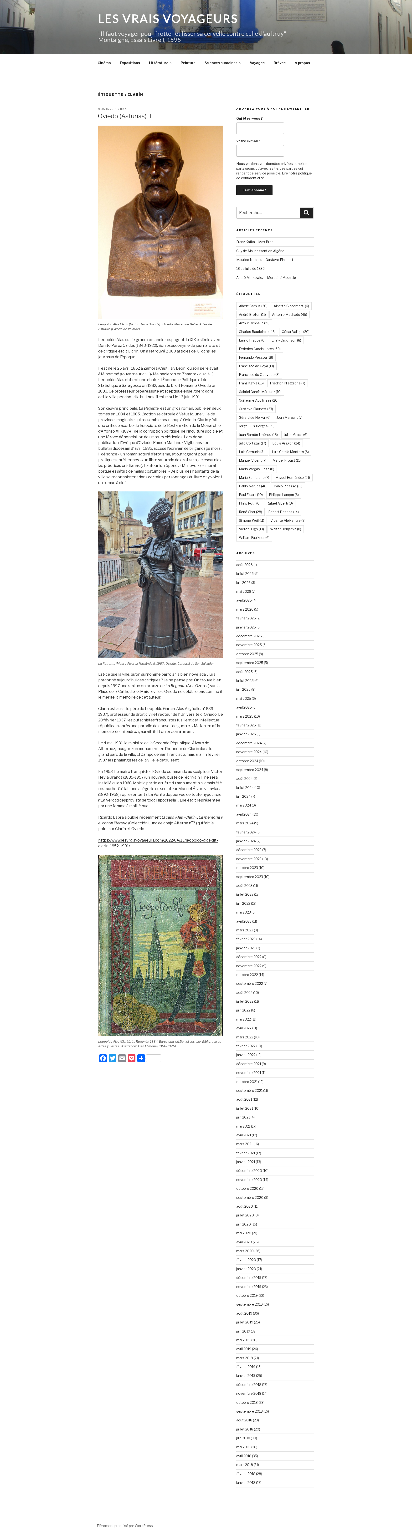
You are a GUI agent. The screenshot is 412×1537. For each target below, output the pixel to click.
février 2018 (245, 1474)
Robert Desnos (283, 512)
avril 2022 (244, 1028)
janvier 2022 (246, 1055)
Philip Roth (249, 503)
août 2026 (244, 565)
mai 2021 (243, 1126)
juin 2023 (243, 903)
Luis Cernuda (252, 452)
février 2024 (246, 832)
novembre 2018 (248, 1393)
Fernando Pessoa (256, 357)
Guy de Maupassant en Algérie (260, 251)
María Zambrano (254, 477)
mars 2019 (244, 1358)
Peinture (188, 63)
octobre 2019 (247, 1295)
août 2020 (244, 1206)
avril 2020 (244, 1242)
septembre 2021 (249, 1090)
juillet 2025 (245, 681)
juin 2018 (243, 1438)
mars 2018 (244, 1465)
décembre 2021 (248, 1064)
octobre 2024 (247, 761)
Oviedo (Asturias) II (124, 116)
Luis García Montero (290, 452)
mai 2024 (243, 805)
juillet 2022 (244, 1001)
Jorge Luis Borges (256, 426)
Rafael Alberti (280, 503)
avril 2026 (244, 600)
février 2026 (246, 618)
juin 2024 (243, 796)
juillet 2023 (244, 894)
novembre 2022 (249, 966)
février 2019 (245, 1367)
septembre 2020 (249, 1197)
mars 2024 (244, 823)
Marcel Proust (287, 460)
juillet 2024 (245, 788)
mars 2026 (244, 609)
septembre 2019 (249, 1304)
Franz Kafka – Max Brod (254, 242)
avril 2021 (243, 1135)
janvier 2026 (246, 627)
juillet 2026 (245, 574)
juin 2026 (243, 583)
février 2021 (245, 1153)
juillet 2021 (244, 1108)
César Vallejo (295, 332)
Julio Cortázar (252, 443)
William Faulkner (254, 538)
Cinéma (104, 63)
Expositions (130, 63)
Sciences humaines (221, 63)
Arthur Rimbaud (254, 323)
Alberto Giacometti (291, 306)
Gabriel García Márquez (260, 392)
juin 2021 (243, 1117)
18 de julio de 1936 (250, 268)
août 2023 (244, 885)
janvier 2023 (246, 948)
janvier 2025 (246, 734)
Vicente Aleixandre (287, 520)
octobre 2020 (247, 1188)
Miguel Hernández (292, 477)
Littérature (158, 63)
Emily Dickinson (286, 340)
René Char (250, 512)
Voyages (257, 63)
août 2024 (244, 778)
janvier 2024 (246, 841)
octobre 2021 (247, 1082)
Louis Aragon (286, 443)
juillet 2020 (245, 1215)
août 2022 (244, 993)
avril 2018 (243, 1456)
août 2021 (244, 1099)
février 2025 (246, 725)
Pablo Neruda (253, 486)
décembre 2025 (249, 636)
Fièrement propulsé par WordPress (125, 1526)
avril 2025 (244, 707)
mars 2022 (244, 1037)
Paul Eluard (251, 495)
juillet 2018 (244, 1429)
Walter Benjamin (285, 529)
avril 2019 (243, 1349)
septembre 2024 (249, 770)
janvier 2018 (245, 1483)
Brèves (280, 63)
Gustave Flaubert (256, 409)
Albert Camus (253, 306)
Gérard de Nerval (254, 417)
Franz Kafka (251, 383)
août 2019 (244, 1313)
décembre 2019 (248, 1278)
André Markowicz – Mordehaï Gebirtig (266, 278)
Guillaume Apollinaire (258, 400)
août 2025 (244, 672)
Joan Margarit (290, 417)
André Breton (252, 314)
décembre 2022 (249, 957)
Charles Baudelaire (257, 332)
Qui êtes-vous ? (249, 118)
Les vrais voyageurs (168, 18)
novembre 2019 (248, 1287)
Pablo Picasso (288, 486)
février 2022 (246, 1046)
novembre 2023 (249, 859)
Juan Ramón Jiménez (258, 435)
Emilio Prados (252, 340)
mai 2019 (243, 1340)
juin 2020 (243, 1224)
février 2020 (246, 1260)
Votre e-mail (248, 141)
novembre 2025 (249, 645)
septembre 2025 (249, 663)
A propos (302, 63)
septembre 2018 (249, 1411)
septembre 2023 (249, 877)
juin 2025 (243, 689)
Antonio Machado (289, 314)
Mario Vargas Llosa (256, 469)
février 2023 (246, 939)
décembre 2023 (249, 850)
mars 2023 (244, 930)
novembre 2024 (249, 752)
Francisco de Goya (256, 366)
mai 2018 (243, 1447)
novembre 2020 (249, 1180)
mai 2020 (243, 1233)
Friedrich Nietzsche (287, 383)
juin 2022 (243, 1010)
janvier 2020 (246, 1269)
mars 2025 (244, 716)
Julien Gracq (295, 435)
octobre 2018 (247, 1402)
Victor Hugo (251, 529)
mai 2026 (243, 591)
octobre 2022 (247, 975)
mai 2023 (243, 912)
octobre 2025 (247, 654)
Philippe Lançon (284, 495)
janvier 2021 (245, 1162)
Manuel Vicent (252, 460)
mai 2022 (243, 1019)
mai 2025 (243, 698)
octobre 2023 (247, 868)
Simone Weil (251, 520)
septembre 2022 (249, 983)
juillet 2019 (244, 1322)
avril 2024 (244, 814)
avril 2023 (244, 921)
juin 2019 (243, 1331)
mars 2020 (245, 1251)
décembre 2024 (249, 743)
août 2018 (244, 1420)
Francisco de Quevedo (259, 375)
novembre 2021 (248, 1073)
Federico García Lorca (260, 349)
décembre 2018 (248, 1385)
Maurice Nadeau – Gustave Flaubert (264, 260)
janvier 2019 (245, 1376)
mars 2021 (244, 1144)
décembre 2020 (249, 1171)
